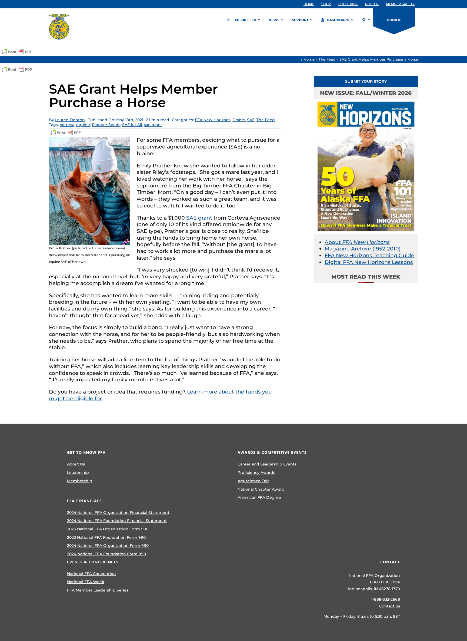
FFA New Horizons (213, 119)
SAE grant (199, 218)
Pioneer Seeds (106, 124)
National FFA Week (85, 581)
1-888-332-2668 (385, 599)
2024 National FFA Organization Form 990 (108, 545)
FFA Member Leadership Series (97, 590)
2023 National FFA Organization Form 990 (107, 529)
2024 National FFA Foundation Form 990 (106, 553)
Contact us (389, 606)
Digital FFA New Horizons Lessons (369, 262)
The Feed (327, 59)
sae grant (153, 124)
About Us (76, 464)
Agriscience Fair (253, 480)
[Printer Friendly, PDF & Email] (17, 52)
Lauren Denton (70, 119)
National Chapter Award (261, 489)
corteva (67, 124)
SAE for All (132, 124)
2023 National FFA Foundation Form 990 (106, 537)
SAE (251, 119)
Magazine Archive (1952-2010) (363, 249)
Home (309, 59)
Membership (79, 480)
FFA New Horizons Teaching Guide (369, 255)
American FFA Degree (259, 497)
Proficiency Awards (256, 472)
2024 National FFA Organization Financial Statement (118, 512)
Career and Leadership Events (267, 464)
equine (83, 124)
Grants (238, 119)
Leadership (78, 472)
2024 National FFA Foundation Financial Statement (117, 520)
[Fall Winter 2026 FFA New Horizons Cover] (366, 101)
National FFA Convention (91, 573)
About (357, 242)
